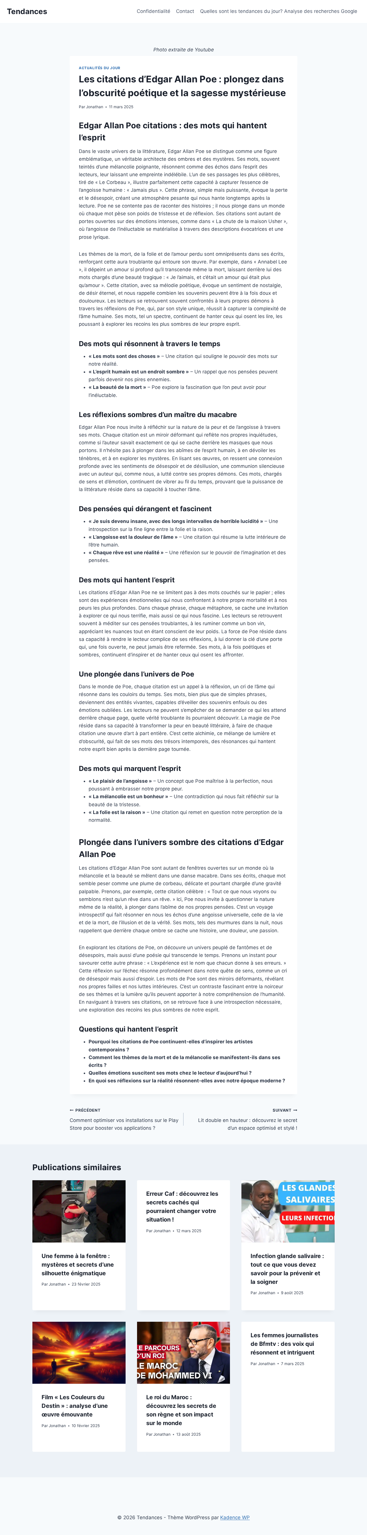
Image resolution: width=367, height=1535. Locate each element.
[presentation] (79, 1211)
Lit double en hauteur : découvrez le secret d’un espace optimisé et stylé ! (247, 1119)
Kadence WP (235, 1517)
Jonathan (94, 106)
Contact (185, 11)
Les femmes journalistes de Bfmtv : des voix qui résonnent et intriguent (284, 1344)
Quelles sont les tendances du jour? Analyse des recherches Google (278, 11)
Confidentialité (153, 11)
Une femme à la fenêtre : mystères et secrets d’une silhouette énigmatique (78, 1265)
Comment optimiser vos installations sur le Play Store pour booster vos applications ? (124, 1119)
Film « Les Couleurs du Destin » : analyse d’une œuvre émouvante (75, 1406)
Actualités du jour (99, 68)
